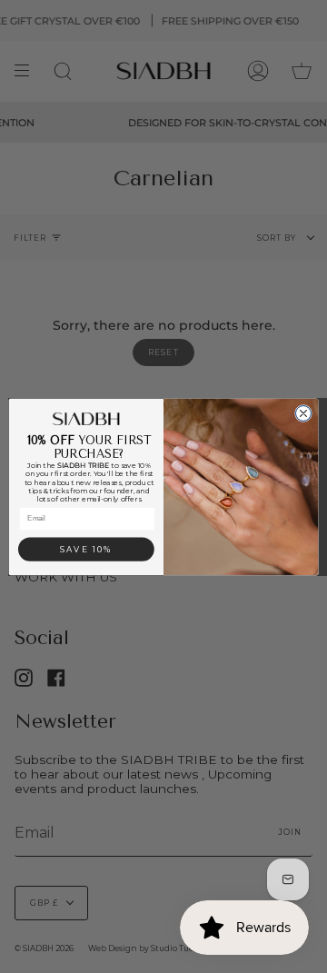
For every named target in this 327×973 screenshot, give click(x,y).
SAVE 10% (86, 549)
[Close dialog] (303, 413)
